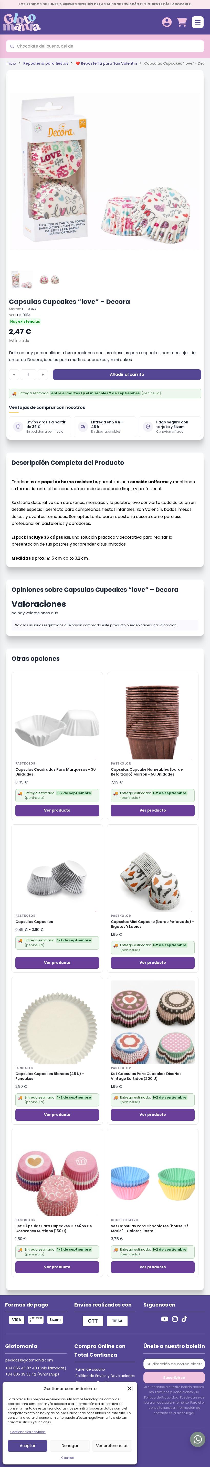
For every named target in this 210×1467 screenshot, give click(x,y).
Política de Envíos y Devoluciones (105, 1375)
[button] (129, 1388)
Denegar (70, 1445)
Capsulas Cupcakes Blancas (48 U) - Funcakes (49, 1076)
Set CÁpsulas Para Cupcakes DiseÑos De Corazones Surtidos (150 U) (53, 1228)
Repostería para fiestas (45, 63)
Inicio (11, 63)
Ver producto (57, 810)
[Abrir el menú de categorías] (198, 22)
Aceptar (28, 1445)
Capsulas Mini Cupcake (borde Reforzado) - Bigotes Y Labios (152, 924)
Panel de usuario (90, 1369)
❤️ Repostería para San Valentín (106, 63)
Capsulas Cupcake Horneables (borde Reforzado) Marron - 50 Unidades (147, 772)
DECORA (29, 308)
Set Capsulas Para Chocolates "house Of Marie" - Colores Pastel (149, 1228)
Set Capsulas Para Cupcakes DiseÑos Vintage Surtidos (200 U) (146, 1076)
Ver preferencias (112, 1445)
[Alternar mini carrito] (182, 22)
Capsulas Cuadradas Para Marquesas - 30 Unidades (55, 772)
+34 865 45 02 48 (21, 1368)
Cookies (67, 1458)
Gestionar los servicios (28, 1432)
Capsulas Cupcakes (34, 921)
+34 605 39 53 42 (20, 1374)
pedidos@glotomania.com (29, 1360)
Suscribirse (174, 1377)
